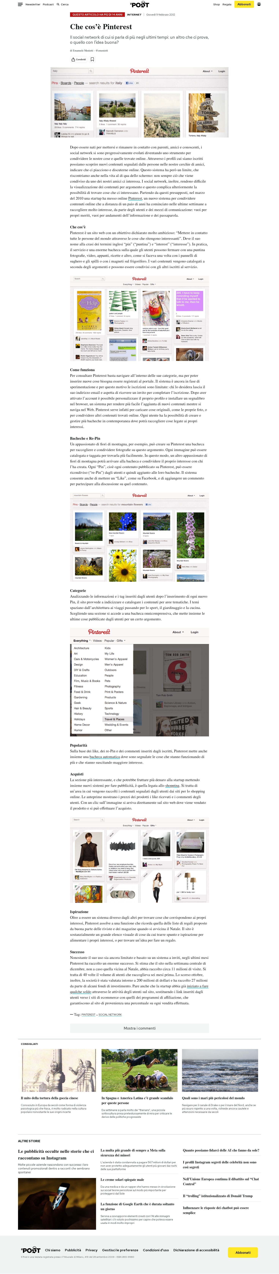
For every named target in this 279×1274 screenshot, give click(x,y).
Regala (227, 4)
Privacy (92, 1250)
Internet (134, 14)
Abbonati (244, 4)
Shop (216, 4)
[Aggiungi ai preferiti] (92, 59)
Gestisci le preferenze (120, 1250)
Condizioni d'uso (156, 1250)
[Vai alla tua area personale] (259, 4)
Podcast (48, 4)
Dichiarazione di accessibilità (196, 1250)
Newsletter (33, 4)
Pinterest (135, 198)
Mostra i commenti (139, 1028)
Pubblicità (73, 1250)
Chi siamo (52, 1250)
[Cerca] (58, 4)
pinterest (88, 1014)
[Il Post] (139, 4)
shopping (172, 785)
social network (110, 1014)
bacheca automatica (105, 756)
